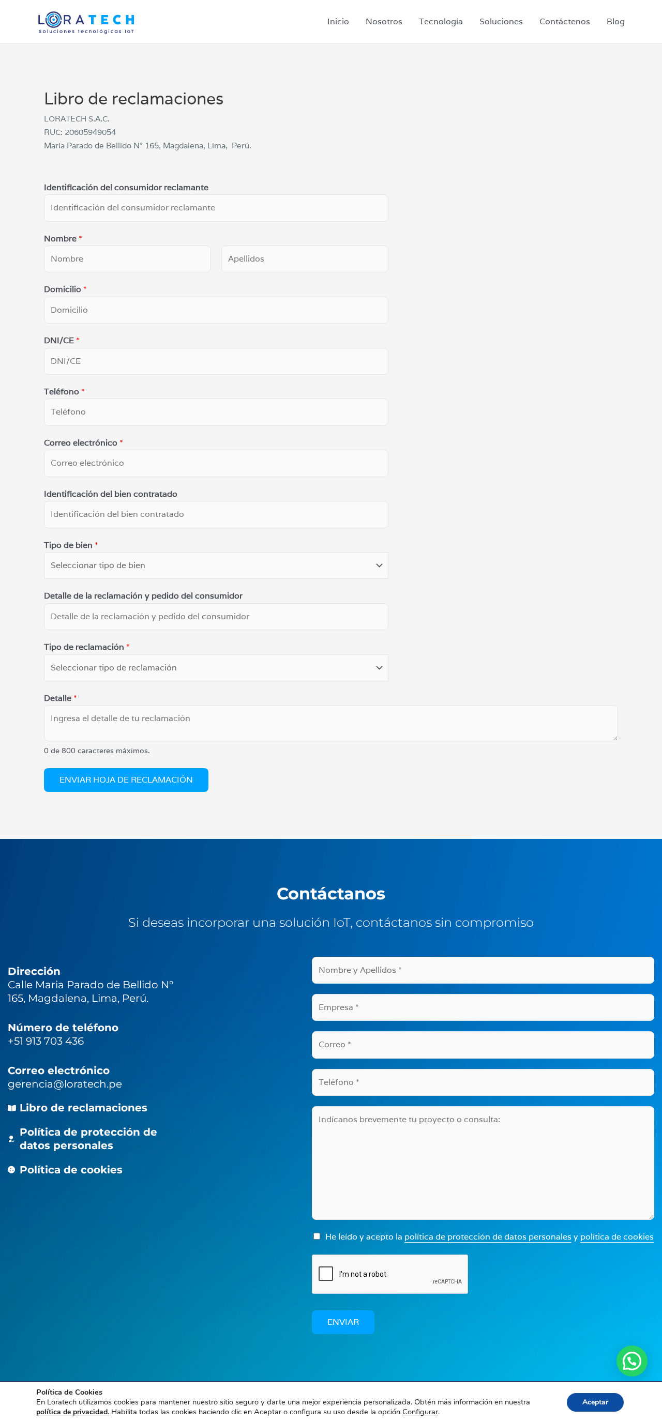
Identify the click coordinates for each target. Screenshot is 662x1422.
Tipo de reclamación (87, 646)
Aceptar (595, 1402)
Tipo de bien (71, 545)
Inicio (338, 21)
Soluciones (501, 21)
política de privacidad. (72, 1412)
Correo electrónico (83, 442)
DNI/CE (62, 340)
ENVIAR (343, 1322)
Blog (616, 21)
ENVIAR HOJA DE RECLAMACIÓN (126, 779)
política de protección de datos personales (487, 1236)
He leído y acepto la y (489, 1236)
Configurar (420, 1411)
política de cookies (617, 1236)
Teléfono (64, 391)
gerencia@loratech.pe (65, 1084)
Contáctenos (564, 21)
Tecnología (441, 21)
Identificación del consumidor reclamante (126, 187)
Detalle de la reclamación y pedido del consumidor (143, 595)
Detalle (60, 698)
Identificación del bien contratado (110, 493)
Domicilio (65, 289)
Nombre (63, 238)
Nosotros (384, 21)
